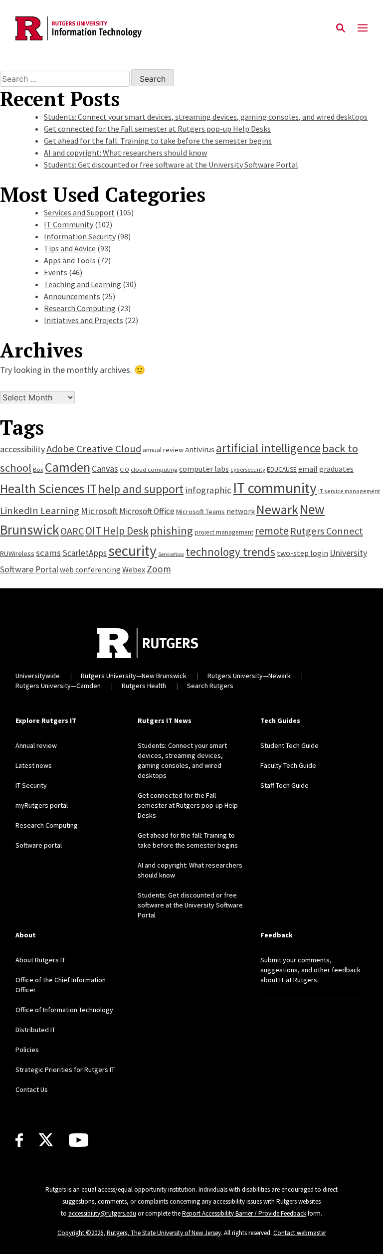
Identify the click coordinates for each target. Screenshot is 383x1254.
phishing (171, 530)
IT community (275, 488)
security (132, 550)
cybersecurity (247, 469)
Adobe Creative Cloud (93, 448)
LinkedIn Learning (39, 510)
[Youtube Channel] (78, 1140)
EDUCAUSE (282, 469)
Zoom (159, 569)
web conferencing (90, 569)
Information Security (80, 236)
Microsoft (99, 511)
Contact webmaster (299, 1233)
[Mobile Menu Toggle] (363, 28)
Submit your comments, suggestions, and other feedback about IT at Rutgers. (310, 969)
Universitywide (37, 675)
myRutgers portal (41, 805)
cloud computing (154, 469)
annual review (163, 449)
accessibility (22, 449)
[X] (46, 1140)
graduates (336, 469)
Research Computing (80, 308)
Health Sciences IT (48, 489)
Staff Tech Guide (284, 785)
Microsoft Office (147, 511)
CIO (124, 469)
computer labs (204, 469)
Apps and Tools (70, 260)
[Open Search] (341, 28)
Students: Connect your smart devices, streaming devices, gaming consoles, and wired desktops (206, 117)
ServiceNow (171, 554)
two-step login (302, 553)
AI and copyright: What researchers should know (125, 153)
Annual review (36, 745)
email (308, 469)
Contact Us (31, 1089)
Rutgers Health (144, 685)
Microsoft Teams (200, 511)
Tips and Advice (70, 248)
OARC (72, 531)
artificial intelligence (268, 448)
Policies (27, 1049)
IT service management (349, 491)
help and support (141, 489)
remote (272, 530)
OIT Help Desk (117, 530)
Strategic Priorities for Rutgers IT (65, 1069)
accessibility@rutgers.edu (102, 1213)
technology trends (230, 551)
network (240, 511)
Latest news (33, 765)
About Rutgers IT (40, 959)
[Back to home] (147, 643)
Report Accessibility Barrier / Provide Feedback (244, 1213)
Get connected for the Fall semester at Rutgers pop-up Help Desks (157, 129)
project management (223, 532)
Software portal (38, 845)
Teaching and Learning (82, 284)
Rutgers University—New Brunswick (134, 675)
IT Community (68, 224)
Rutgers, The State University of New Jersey (164, 1233)
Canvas (105, 468)
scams (48, 552)
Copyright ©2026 (80, 1233)
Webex (133, 569)
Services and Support (79, 212)
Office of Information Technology (64, 1009)
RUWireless (17, 553)
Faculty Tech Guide (288, 765)
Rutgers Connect (326, 531)
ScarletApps (84, 552)
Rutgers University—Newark (249, 675)
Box (38, 469)
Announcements (72, 296)
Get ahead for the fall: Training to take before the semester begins (158, 141)
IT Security (31, 785)
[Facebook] (19, 1140)
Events (55, 272)
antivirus (199, 449)
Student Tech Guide (289, 745)
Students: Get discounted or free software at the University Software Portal (171, 165)
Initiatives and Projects (83, 320)
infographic (208, 490)
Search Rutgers (210, 685)
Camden (67, 467)
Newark (277, 509)
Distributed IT (35, 1029)
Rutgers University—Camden (58, 685)
